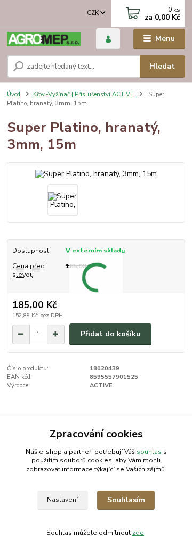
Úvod (13, 94)
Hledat (162, 66)
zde (138, 532)
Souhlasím (126, 500)
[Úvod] (44, 39)
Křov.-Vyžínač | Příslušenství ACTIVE (83, 94)
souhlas (149, 451)
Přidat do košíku (110, 334)
